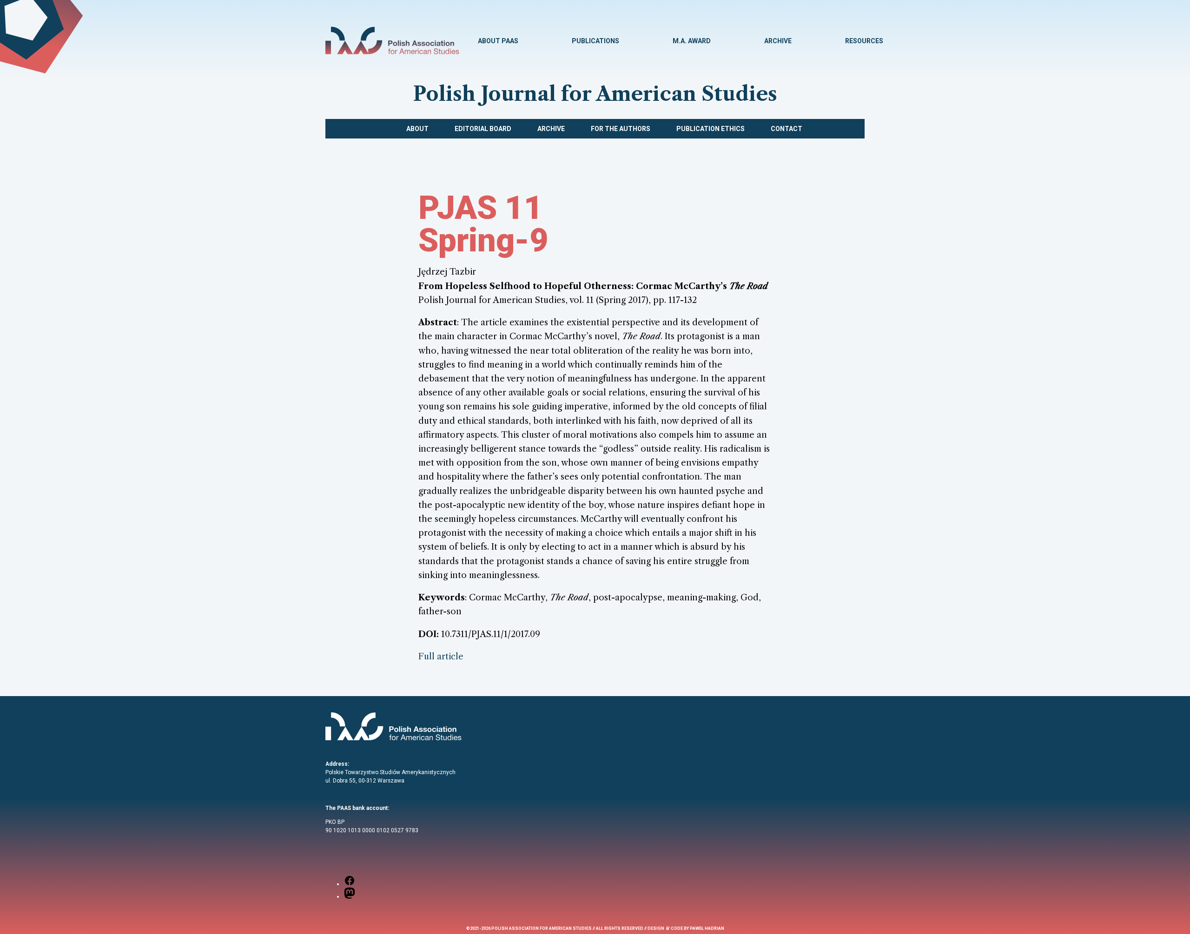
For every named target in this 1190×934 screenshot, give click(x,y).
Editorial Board (483, 128)
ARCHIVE (778, 41)
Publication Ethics (710, 128)
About (417, 128)
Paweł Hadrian (707, 928)
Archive (551, 128)
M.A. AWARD (692, 41)
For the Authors (620, 128)
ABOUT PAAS (498, 41)
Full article (440, 656)
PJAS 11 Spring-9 (483, 224)
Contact (786, 128)
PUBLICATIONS (595, 41)
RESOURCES (864, 41)
